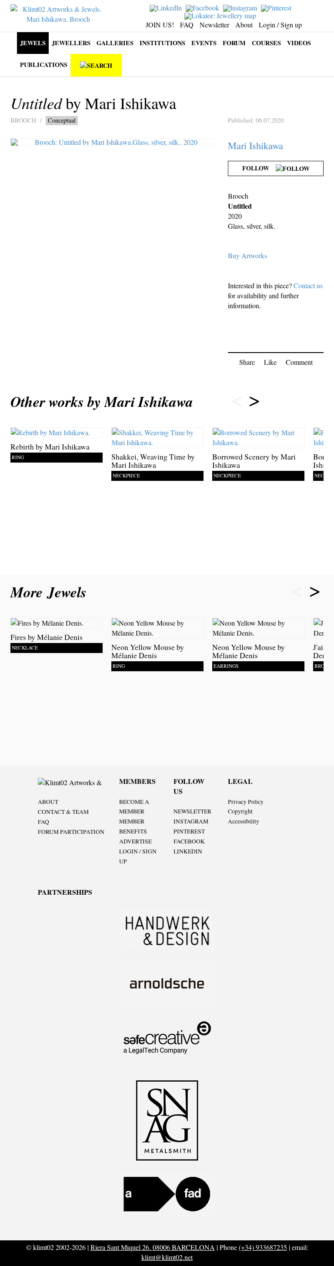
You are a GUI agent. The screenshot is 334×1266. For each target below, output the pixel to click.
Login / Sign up (280, 24)
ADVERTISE (135, 841)
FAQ (187, 24)
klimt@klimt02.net (167, 1257)
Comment (299, 361)
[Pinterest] (277, 7)
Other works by (101, 401)
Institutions (162, 42)
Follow (259, 168)
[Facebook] (203, 7)
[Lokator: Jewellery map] (221, 14)
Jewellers (71, 42)
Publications (43, 64)
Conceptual (62, 120)
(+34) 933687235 (263, 1247)
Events (204, 42)
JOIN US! (160, 24)
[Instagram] (241, 7)
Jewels (33, 42)
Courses (266, 42)
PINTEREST (189, 831)
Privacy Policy (246, 802)
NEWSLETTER (192, 811)
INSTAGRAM (191, 821)
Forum (234, 42)
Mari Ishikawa (255, 145)
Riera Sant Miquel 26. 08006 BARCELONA (152, 1247)
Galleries (115, 42)
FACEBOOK (189, 841)
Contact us (308, 285)
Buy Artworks (247, 255)
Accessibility (243, 821)
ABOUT (48, 802)
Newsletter (214, 24)
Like (270, 361)
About (244, 24)
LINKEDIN (188, 851)
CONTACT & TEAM (63, 812)
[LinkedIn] (167, 7)
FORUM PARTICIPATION (71, 832)
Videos (299, 42)
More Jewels (50, 592)
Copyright (240, 811)
